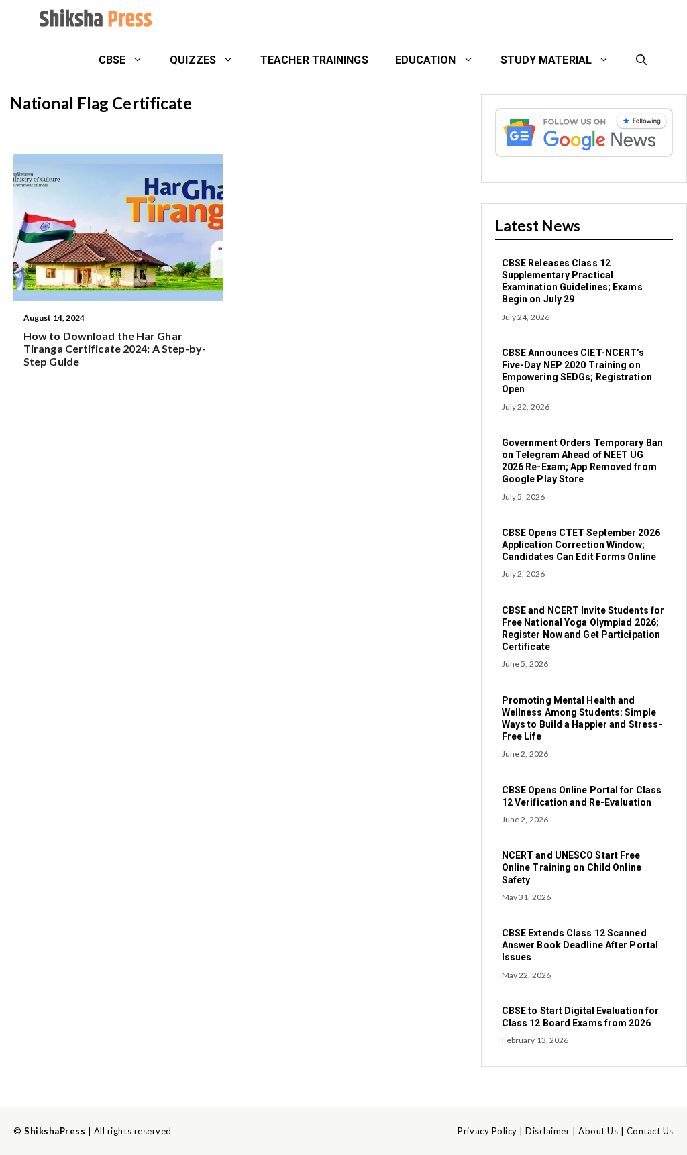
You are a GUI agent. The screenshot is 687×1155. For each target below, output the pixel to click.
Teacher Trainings (314, 60)
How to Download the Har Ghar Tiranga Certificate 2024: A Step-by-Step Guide (115, 348)
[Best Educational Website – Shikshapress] (94, 20)
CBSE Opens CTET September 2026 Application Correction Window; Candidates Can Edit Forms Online (581, 544)
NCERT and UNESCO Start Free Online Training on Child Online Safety (571, 867)
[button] (641, 60)
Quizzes (193, 60)
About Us (598, 1130)
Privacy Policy (487, 1130)
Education (425, 60)
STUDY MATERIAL (546, 60)
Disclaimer (547, 1130)
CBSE (112, 60)
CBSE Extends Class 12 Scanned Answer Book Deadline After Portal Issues (580, 945)
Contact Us (650, 1130)
